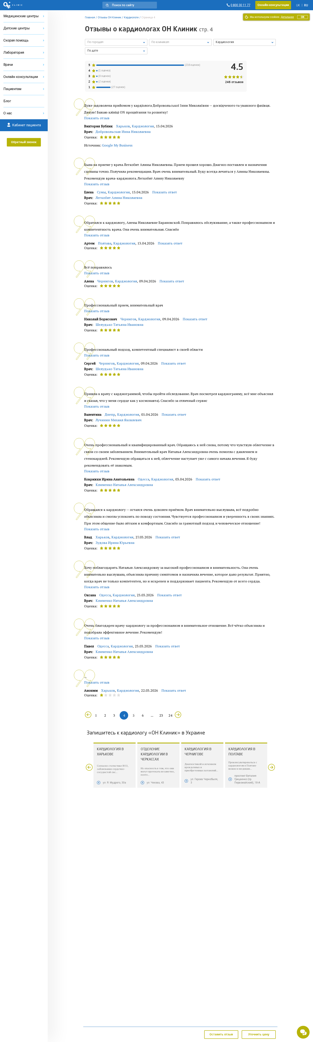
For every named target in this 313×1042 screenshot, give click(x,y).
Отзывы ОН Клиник (109, 17)
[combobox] (244, 42)
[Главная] (12, 5)
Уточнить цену (258, 1034)
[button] (129, 5)
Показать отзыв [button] (96, 118)
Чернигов (105, 281)
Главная (90, 17)
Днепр (110, 414)
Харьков (123, 126)
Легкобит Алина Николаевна (119, 197)
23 (161, 715)
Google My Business (117, 145)
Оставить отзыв (221, 1034)
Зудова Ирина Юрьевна (115, 542)
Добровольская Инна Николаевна (123, 131)
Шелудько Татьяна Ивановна (119, 324)
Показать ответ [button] (164, 192)
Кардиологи (131, 17)
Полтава (104, 243)
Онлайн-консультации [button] (273, 5)
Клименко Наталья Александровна (124, 484)
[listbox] (116, 42)
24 (170, 715)
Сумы (101, 192)
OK (302, 17)
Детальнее (287, 17)
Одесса (143, 479)
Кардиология (143, 126)
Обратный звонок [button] (24, 142)
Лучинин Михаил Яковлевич (119, 420)
